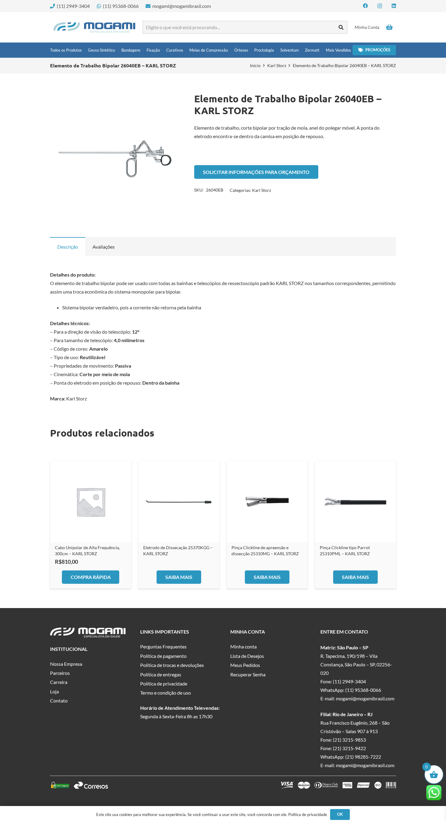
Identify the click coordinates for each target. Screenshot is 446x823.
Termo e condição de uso (165, 692)
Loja (54, 691)
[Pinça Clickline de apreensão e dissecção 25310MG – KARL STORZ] (267, 501)
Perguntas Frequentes (163, 646)
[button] (170, 102)
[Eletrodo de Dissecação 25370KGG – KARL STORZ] (178, 501)
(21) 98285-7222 (363, 757)
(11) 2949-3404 (349, 681)
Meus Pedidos (245, 665)
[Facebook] (365, 5)
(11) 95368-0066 (363, 690)
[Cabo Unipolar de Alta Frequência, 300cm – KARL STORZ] (90, 501)
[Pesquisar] (341, 27)
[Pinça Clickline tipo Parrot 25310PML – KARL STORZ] (355, 501)
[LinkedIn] (394, 5)
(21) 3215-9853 (349, 740)
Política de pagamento (163, 656)
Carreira (58, 682)
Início (255, 65)
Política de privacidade (163, 683)
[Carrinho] (389, 27)
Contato (59, 700)
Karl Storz (276, 65)
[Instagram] (379, 6)
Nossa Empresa (66, 664)
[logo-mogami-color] (94, 27)
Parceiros (60, 673)
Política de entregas (160, 674)
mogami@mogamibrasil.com (365, 698)
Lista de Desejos (247, 656)
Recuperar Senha (247, 674)
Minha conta (243, 646)
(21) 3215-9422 (349, 748)
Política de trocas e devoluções (172, 665)
